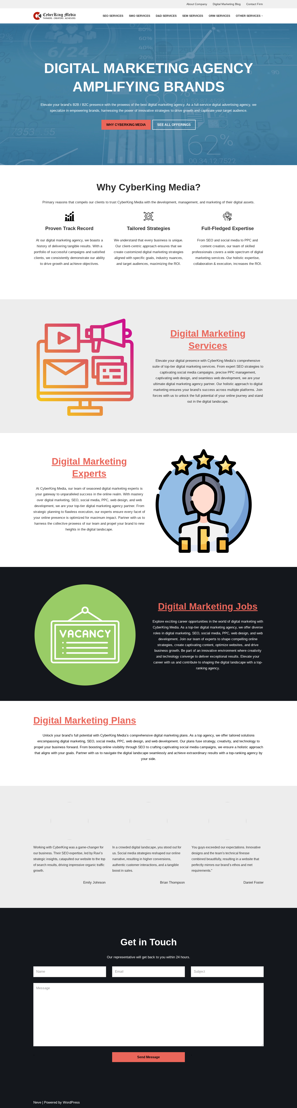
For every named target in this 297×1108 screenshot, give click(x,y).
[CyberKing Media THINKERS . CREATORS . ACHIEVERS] (54, 16)
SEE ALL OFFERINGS (174, 124)
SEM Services (192, 15)
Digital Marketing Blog (227, 4)
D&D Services (166, 15)
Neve (37, 1102)
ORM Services (219, 15)
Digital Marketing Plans (84, 720)
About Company (196, 4)
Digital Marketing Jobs (208, 606)
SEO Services (113, 15)
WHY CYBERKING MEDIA (126, 124)
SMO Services (139, 15)
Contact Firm (254, 4)
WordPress (71, 1102)
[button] (262, 16)
